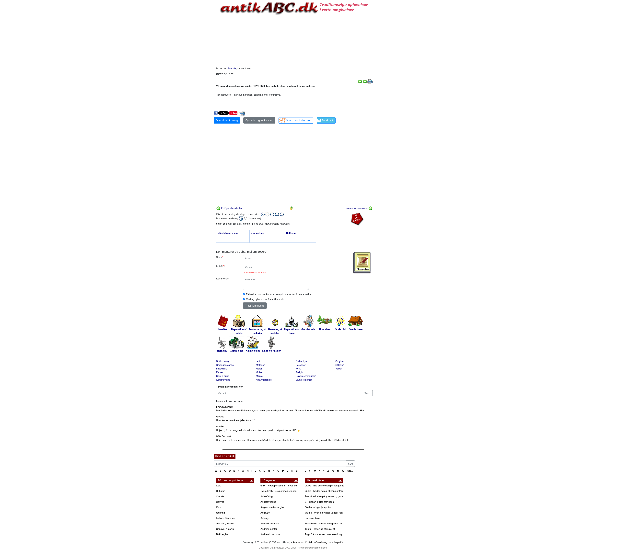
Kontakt (309, 542)
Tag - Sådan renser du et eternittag (323, 534)
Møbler (259, 372)
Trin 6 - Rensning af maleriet (320, 528)
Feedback (327, 120)
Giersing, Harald (225, 523)
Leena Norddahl (224, 406)
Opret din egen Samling (259, 120)
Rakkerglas (222, 534)
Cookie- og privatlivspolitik (329, 542)
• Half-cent (290, 233)
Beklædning (222, 361)
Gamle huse (222, 376)
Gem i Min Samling (227, 120)
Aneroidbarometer (270, 523)
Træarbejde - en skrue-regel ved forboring (325, 523)
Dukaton (220, 491)
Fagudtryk (221, 368)
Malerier (260, 365)
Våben (338, 368)
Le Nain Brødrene (225, 518)
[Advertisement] (200, 49)
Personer (300, 365)
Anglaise (265, 512)
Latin (258, 361)
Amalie (219, 426)
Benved (220, 501)
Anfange (264, 518)
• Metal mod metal (228, 233)
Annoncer (297, 542)
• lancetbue (257, 233)
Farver (219, 372)
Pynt (298, 368)
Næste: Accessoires (357, 208)
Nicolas (220, 416)
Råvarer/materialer (306, 376)
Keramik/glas (223, 379)
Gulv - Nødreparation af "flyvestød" (279, 485)
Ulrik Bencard (223, 436)
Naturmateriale (264, 379)
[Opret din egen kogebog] (362, 263)
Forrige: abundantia (231, 208)
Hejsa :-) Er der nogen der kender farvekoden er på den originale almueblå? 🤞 (258, 430)
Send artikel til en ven (298, 120)
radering (220, 512)
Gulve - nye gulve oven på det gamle (324, 485)
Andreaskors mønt (270, 534)
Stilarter (339, 365)
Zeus (219, 507)
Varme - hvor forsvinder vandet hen (324, 512)
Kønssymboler (312, 518)
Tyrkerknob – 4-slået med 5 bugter (278, 491)
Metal (259, 368)
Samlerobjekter (304, 379)
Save (235, 113)
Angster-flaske (268, 501)
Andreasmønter (268, 528)
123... (350, 470)
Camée (220, 496)
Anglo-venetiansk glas (272, 507)
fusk (218, 485)
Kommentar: (223, 278)
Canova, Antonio (225, 528)
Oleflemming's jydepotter (318, 507)
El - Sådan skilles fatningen (319, 501)
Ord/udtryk (301, 361)
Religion (300, 372)
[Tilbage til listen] (291, 208)
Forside (232, 68)
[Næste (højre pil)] (364, 81)
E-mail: (220, 265)
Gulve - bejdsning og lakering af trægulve (325, 491)
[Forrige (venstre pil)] (360, 81)
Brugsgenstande (225, 365)
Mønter (259, 376)
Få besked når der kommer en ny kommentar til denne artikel (278, 294)
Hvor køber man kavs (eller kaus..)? (235, 420)
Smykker (340, 361)
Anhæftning (266, 496)
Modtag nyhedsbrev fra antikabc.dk (265, 299)
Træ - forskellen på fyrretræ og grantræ (325, 496)
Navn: (219, 257)
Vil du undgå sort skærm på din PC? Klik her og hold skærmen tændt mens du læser (266, 86)
